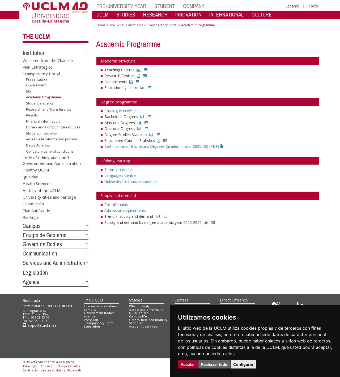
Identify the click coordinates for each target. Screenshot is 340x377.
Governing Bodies (42, 244)
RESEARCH (155, 14)
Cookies (46, 366)
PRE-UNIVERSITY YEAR (121, 6)
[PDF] (138, 75)
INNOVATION (188, 14)
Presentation (36, 79)
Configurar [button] (243, 364)
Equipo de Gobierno (44, 235)
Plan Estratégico (38, 67)
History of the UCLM (41, 190)
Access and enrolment (146, 310)
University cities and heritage (49, 197)
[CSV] (145, 69)
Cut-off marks (116, 204)
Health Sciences (37, 183)
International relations (101, 306)
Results (32, 115)
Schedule (136, 323)
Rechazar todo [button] (214, 364)
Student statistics (40, 103)
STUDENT (164, 6)
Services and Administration (54, 263)
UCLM (102, 14)
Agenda (31, 282)
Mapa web (73, 370)
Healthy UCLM (36, 170)
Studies (135, 300)
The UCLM (36, 36)
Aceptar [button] (188, 364)
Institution (34, 53)
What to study (139, 306)
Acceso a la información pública (51, 139)
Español (292, 6)
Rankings (31, 217)
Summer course (118, 169)
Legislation (35, 273)
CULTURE (262, 14)
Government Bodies (99, 313)
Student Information (42, 133)
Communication (40, 253)
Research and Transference (48, 109)
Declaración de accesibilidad (43, 370)
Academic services (143, 326)
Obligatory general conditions (50, 151)
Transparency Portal (41, 73)
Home (101, 25)
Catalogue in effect (120, 110)
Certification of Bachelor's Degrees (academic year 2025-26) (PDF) (162, 146)
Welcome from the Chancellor (49, 60)
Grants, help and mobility (148, 320)
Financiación (33, 203)
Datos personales (68, 366)
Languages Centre (120, 175)
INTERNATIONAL (226, 14)
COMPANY (194, 6)
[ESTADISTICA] (139, 69)
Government (36, 85)
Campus (32, 226)
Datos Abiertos (38, 145)
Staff (30, 91)
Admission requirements (125, 210)
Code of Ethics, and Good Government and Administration (52, 160)
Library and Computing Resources (53, 127)
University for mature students (130, 181)
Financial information (43, 121)
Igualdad (30, 176)
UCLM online (138, 313)
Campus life (138, 316)
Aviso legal (30, 366)
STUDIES (125, 14)
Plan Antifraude (36, 210)
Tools (313, 6)
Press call (91, 320)
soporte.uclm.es (41, 325)
